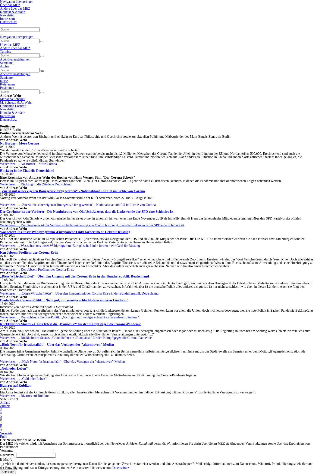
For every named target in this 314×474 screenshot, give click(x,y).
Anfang (5, 402)
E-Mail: (6, 459)
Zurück (5, 406)
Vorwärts (6, 433)
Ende (3, 436)
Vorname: (7, 450)
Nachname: (8, 455)
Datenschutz (120, 468)
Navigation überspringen (16, 37)
